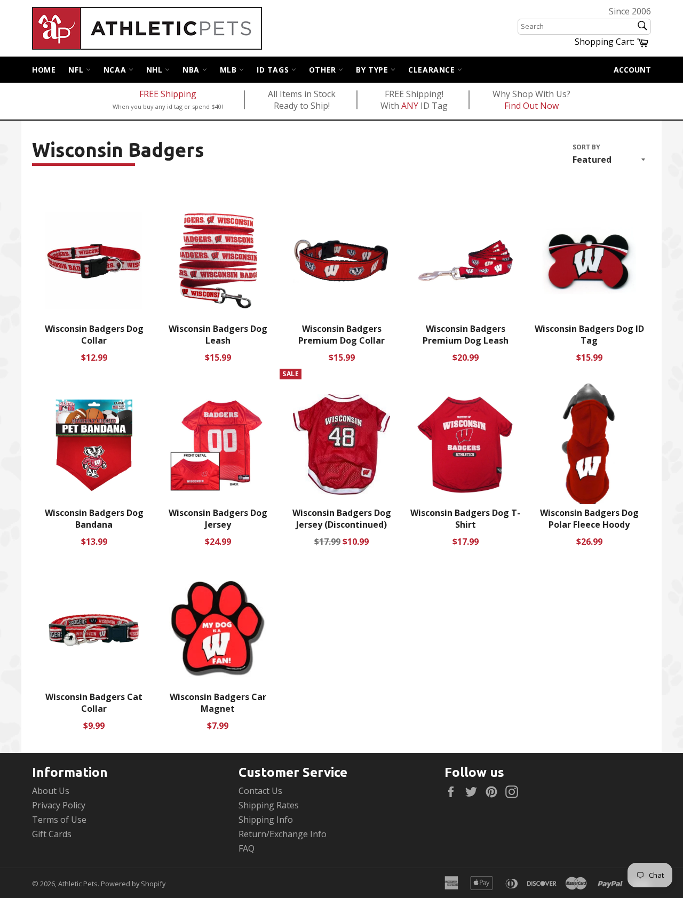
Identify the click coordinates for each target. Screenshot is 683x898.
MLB (229, 70)
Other (324, 70)
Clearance (432, 70)
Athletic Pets (78, 883)
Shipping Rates (269, 805)
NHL (155, 70)
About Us (50, 791)
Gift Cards (52, 834)
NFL (76, 70)
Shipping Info (266, 819)
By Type (373, 70)
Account (632, 70)
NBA (192, 70)
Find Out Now (531, 106)
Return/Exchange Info (283, 834)
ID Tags (274, 70)
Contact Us (260, 791)
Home (43, 70)
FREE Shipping (167, 94)
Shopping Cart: (613, 41)
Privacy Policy (58, 805)
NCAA (116, 70)
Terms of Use (59, 819)
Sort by (586, 147)
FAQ (247, 848)
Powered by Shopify (133, 883)
